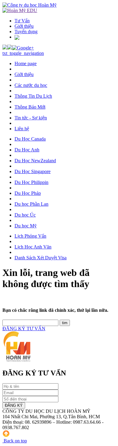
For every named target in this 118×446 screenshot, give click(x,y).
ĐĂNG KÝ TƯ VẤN (23, 328)
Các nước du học (31, 85)
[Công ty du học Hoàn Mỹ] (29, 5)
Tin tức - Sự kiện (31, 117)
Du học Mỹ (26, 225)
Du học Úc (25, 214)
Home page (26, 63)
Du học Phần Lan (31, 204)
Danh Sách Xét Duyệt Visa (41, 257)
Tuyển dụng (26, 31)
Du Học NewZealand (35, 160)
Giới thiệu (24, 26)
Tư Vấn (22, 20)
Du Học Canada (30, 138)
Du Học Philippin (31, 182)
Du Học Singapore (33, 171)
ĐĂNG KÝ (14, 405)
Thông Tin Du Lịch (33, 96)
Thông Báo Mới (30, 106)
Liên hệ (22, 128)
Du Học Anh (27, 149)
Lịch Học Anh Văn (33, 246)
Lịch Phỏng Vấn (30, 236)
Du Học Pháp (28, 193)
